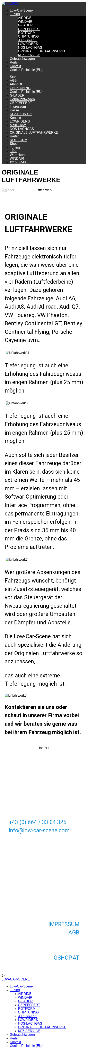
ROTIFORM (26, 32)
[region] (44, 467)
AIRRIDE (25, 18)
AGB (13, 80)
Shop (14, 143)
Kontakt (15, 66)
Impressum (18, 106)
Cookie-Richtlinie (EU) (26, 70)
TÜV (13, 151)
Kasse (14, 110)
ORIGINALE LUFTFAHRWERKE (42, 51)
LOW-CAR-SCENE (16, 979)
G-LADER (25, 25)
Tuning (15, 14)
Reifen (14, 62)
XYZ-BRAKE (27, 40)
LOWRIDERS (28, 44)
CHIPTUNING (28, 36)
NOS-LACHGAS (30, 47)
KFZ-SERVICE (29, 55)
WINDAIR (25, 21)
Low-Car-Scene (21, 10)
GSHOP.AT (66, 957)
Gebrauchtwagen (22, 58)
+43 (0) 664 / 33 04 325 (37, 822)
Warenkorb (18, 155)
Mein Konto (18, 125)
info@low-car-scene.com (39, 830)
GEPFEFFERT (29, 29)
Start (13, 77)
